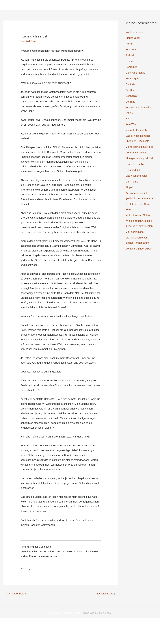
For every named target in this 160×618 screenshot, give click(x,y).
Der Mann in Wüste (136, 152)
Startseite (128, 5)
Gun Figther (132, 181)
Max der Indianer (134, 231)
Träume (129, 61)
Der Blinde (131, 66)
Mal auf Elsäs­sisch (136, 130)
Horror (129, 43)
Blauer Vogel (132, 37)
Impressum (88, 612)
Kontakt (143, 5)
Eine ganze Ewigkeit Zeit (139, 158)
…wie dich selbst (135, 164)
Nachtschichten (134, 32)
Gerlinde (130, 84)
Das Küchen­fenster (136, 175)
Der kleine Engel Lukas (138, 248)
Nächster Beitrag (107, 593)
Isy (127, 118)
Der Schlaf (131, 95)
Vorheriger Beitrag (15, 593)
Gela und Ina (132, 170)
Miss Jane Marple (135, 72)
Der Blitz (130, 101)
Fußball (129, 55)
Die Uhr (129, 90)
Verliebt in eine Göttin (137, 215)
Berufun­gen (132, 78)
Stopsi (129, 187)
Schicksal (130, 49)
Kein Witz (130, 124)
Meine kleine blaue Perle (139, 146)
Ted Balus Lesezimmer (30, 5)
